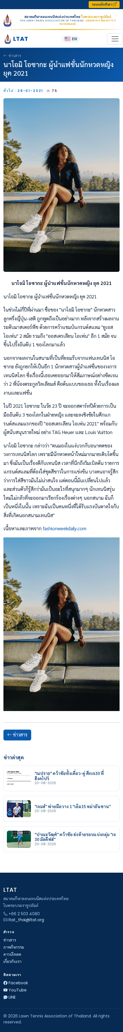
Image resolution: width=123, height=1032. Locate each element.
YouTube (18, 990)
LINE (12, 997)
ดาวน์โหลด (12, 954)
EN (74, 39)
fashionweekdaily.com (64, 528)
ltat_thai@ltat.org (26, 920)
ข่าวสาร (15, 56)
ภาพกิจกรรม (13, 947)
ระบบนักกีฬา (102, 4)
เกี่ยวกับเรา (12, 961)
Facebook (18, 983)
